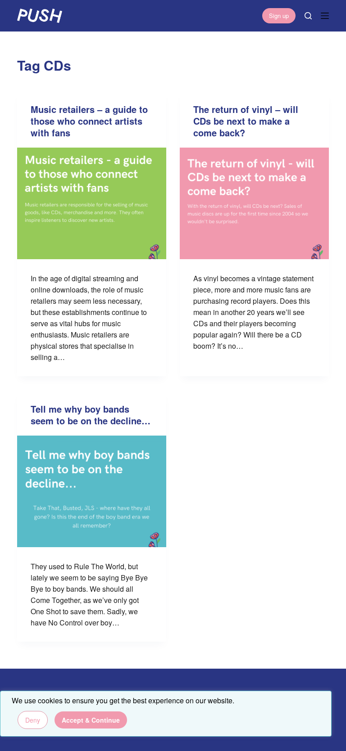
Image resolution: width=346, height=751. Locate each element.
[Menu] (325, 16)
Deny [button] (32, 719)
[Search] (308, 15)
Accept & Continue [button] (91, 719)
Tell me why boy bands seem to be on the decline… (90, 414)
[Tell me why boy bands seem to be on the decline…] (91, 491)
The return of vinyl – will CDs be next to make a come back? (245, 121)
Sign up (279, 15)
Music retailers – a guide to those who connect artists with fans (89, 121)
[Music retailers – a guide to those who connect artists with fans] (91, 203)
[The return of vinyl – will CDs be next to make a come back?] (254, 203)
